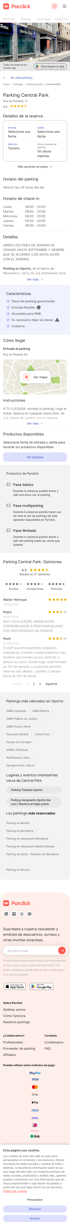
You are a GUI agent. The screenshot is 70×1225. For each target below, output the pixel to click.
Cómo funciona (14, 1016)
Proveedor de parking (19, 1048)
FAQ (47, 1048)
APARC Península (17, 749)
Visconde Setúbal (17, 734)
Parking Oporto (34, 84)
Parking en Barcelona (20, 830)
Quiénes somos (14, 1009)
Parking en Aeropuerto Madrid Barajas (30, 846)
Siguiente (51, 683)
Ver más (33, 279)
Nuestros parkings (16, 1022)
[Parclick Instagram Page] (6, 914)
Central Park (54, 84)
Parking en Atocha (18, 869)
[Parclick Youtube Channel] (29, 914)
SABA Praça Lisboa (18, 726)
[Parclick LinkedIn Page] (14, 914)
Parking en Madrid (18, 823)
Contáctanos (54, 1042)
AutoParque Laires (18, 757)
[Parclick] (17, 6)
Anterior (18, 683)
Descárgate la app (52, 66)
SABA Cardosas (16, 710)
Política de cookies (15, 1191)
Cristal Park (42, 734)
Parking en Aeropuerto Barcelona (27, 838)
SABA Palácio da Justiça (22, 718)
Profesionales (13, 1042)
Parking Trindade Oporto (26, 789)
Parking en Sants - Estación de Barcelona (32, 854)
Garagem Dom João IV (20, 765)
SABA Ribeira (41, 710)
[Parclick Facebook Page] (22, 914)
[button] (38, 307)
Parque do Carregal (19, 742)
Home (6, 84)
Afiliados (9, 1055)
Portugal (18, 84)
